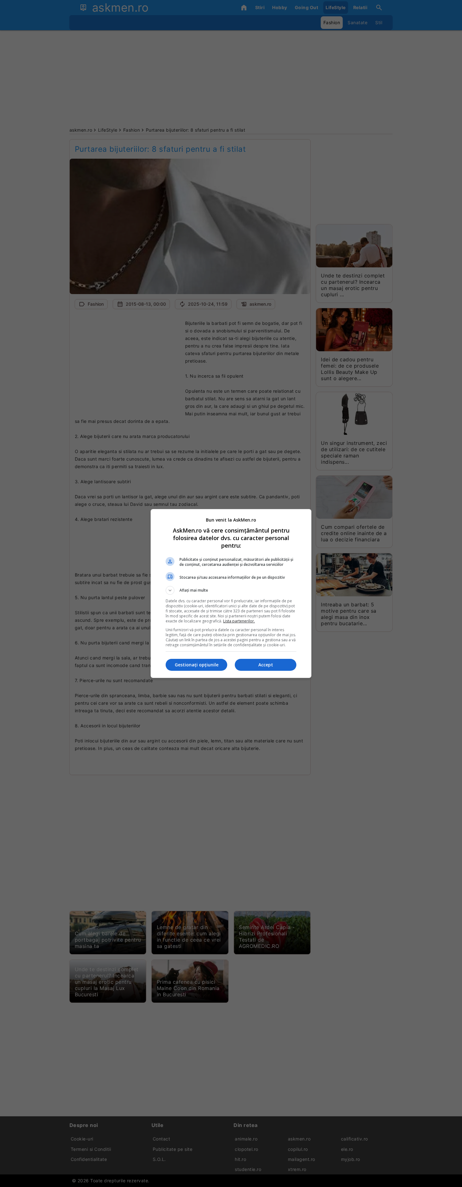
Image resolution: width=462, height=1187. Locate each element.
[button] (231, 590)
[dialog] (231, 593)
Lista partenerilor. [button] (239, 621)
